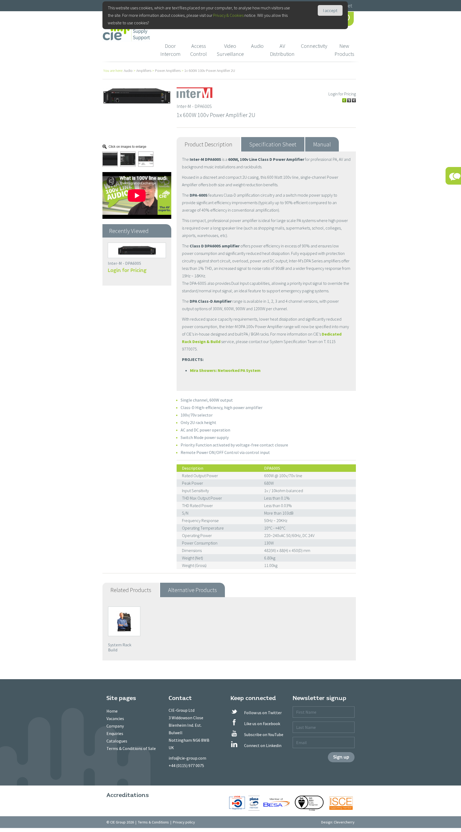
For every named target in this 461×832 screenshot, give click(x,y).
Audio (257, 45)
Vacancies (115, 718)
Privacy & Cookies (228, 15)
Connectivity (314, 45)
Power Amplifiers (168, 70)
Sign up (341, 757)
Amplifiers (143, 70)
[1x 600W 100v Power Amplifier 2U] (136, 95)
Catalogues (116, 741)
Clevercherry (344, 822)
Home (112, 711)
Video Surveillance (230, 49)
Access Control (198, 49)
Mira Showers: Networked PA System (225, 370)
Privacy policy (184, 822)
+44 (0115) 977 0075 (186, 765)
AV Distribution (282, 49)
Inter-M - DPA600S (124, 263)
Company (115, 726)
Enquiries (114, 733)
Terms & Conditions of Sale (131, 748)
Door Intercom (170, 49)
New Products (344, 49)
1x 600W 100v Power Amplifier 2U (209, 70)
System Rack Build (119, 647)
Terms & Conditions (153, 822)
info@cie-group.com (187, 758)
